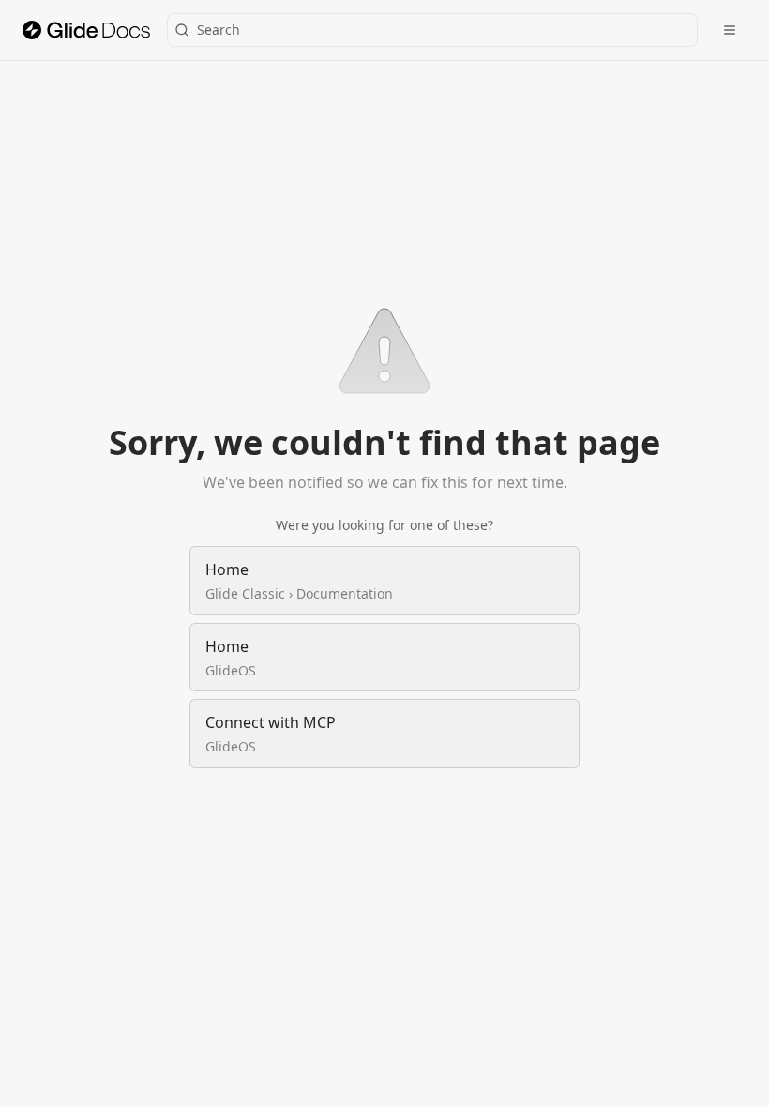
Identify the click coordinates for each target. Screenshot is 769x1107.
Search (218, 29)
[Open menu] (729, 30)
